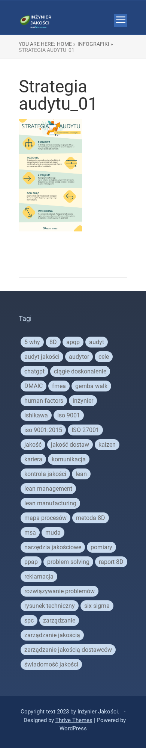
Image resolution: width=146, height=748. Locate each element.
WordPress (73, 728)
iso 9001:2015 (43, 430)
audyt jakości (42, 356)
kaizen (107, 444)
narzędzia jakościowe (52, 547)
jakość (33, 444)
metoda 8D (90, 517)
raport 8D (111, 561)
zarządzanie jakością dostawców (68, 649)
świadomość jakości (51, 664)
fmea (59, 386)
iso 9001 (68, 415)
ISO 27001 (85, 430)
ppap (31, 561)
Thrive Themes (73, 720)
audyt (96, 342)
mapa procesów (45, 517)
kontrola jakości (45, 474)
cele (103, 356)
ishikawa (36, 415)
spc (29, 620)
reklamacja (39, 576)
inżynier (83, 400)
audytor (79, 356)
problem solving (68, 561)
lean (81, 474)
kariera (33, 459)
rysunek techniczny (49, 605)
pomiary (101, 547)
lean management (48, 488)
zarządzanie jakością (52, 635)
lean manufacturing (50, 503)
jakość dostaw (70, 444)
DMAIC (33, 386)
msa (30, 532)
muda (53, 532)
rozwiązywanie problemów (59, 591)
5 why (32, 342)
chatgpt (34, 371)
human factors (43, 400)
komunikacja (69, 459)
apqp (73, 342)
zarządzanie (59, 620)
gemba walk (91, 386)
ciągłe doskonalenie (80, 371)
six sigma (97, 605)
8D (53, 342)
